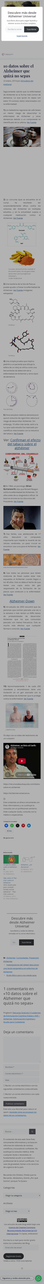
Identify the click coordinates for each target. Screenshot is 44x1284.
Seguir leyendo (22, 36)
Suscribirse (31, 29)
